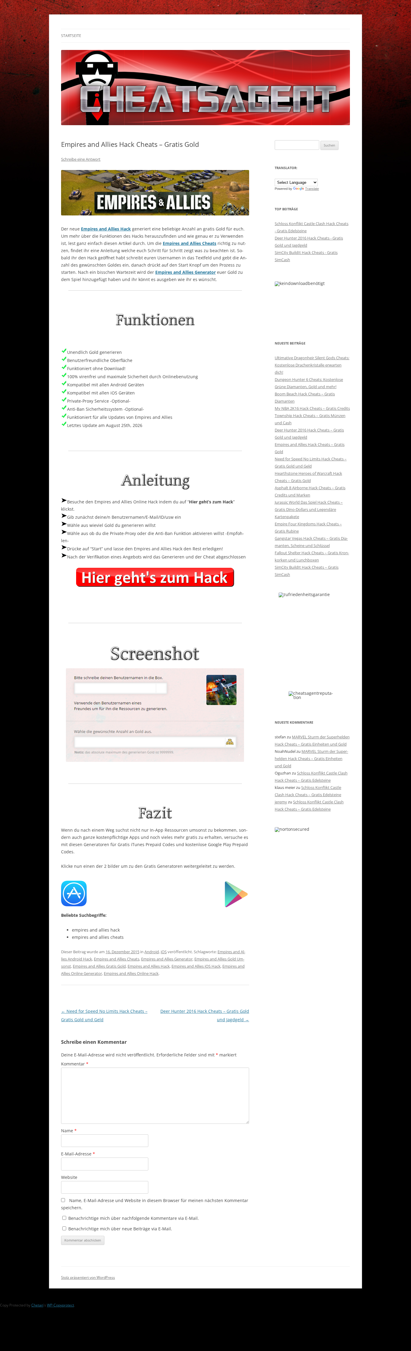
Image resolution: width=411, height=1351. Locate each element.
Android (151, 951)
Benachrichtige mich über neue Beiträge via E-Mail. (120, 1229)
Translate (312, 188)
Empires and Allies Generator (185, 272)
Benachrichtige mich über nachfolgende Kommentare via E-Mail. (133, 1218)
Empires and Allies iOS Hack (196, 966)
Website (69, 1177)
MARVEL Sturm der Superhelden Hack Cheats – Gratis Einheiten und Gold (311, 758)
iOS (164, 951)
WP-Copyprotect (60, 1305)
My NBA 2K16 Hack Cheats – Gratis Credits (312, 408)
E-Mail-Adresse (78, 1154)
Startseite (71, 35)
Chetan (37, 1305)
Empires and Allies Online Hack (131, 973)
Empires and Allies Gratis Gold (99, 966)
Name (69, 1130)
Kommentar (74, 1064)
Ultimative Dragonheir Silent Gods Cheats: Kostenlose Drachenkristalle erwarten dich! (312, 365)
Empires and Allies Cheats (189, 243)
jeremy (281, 802)
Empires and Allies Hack (106, 229)
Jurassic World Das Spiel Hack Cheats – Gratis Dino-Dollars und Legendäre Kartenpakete (309, 509)
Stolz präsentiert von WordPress (88, 1277)
